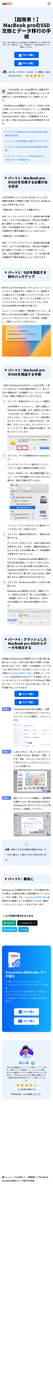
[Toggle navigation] (49, 4)
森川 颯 (12, 72)
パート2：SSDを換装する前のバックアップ (27, 141)
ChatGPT (11, 923)
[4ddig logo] (7, 3)
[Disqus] (26, 1137)
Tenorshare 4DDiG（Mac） (20, 673)
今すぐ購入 (28, 55)
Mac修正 (29, 72)
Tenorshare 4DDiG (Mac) (36, 897)
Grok (25, 929)
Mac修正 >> (20, 1176)
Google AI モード (29, 923)
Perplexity (11, 929)
